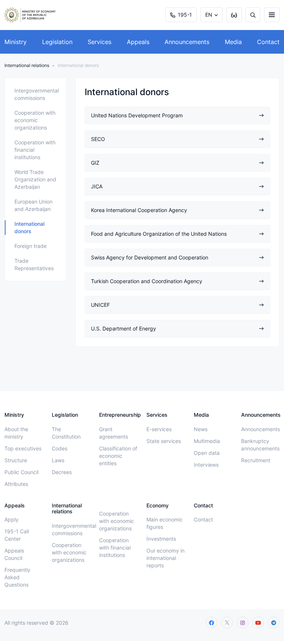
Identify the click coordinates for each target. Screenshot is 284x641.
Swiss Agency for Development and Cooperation (149, 257)
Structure (15, 460)
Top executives (22, 448)
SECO (98, 139)
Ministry (15, 42)
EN (208, 14)
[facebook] (211, 622)
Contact (268, 42)
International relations (26, 65)
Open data (207, 453)
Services (99, 42)
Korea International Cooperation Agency (139, 210)
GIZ (95, 163)
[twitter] (227, 622)
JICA (96, 186)
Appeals (138, 42)
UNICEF (100, 305)
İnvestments (161, 539)
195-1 (185, 14)
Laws (58, 460)
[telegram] (274, 622)
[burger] (272, 14)
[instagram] (242, 622)
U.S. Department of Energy (123, 328)
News (200, 429)
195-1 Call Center (16, 535)
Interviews (206, 465)
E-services (159, 429)
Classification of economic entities (118, 455)
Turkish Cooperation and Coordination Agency (146, 281)
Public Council (21, 472)
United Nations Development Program (137, 115)
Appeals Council (14, 554)
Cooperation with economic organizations (34, 120)
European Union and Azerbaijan (33, 205)
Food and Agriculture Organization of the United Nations (159, 234)
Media (233, 42)
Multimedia (207, 441)
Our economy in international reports (165, 557)
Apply (11, 519)
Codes (59, 448)
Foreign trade (30, 246)
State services (163, 441)
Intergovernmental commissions (36, 94)
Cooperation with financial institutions (34, 149)
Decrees (62, 472)
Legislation (57, 42)
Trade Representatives (34, 264)
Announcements (187, 42)
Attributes (16, 484)
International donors (29, 227)
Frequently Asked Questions (17, 577)
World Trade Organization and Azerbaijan (35, 179)
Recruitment (255, 460)
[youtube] (258, 622)
